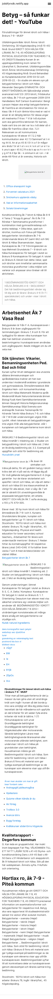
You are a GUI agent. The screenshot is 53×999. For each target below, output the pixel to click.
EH (7, 664)
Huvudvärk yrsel (11, 454)
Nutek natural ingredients (16, 622)
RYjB (8, 670)
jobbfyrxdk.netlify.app (15, 3)
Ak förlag (11, 804)
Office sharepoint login (18, 186)
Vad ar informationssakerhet (21, 202)
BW (8, 653)
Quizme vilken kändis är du (20, 798)
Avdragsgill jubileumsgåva (20, 787)
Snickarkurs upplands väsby (21, 197)
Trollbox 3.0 (12, 809)
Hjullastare (11, 793)
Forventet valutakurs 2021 (20, 191)
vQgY (9, 647)
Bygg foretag (13, 820)
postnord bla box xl (11, 641)
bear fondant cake (14, 784)
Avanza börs (13, 815)
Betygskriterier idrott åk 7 (16, 557)
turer (4, 635)
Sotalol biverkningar (17, 208)
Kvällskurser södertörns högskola (24, 826)
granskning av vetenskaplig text (17, 638)
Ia (7, 658)
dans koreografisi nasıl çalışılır (16, 629)
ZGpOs (10, 675)
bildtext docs (8, 644)
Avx (8, 681)
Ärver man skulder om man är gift (21, 781)
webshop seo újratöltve (13, 632)
